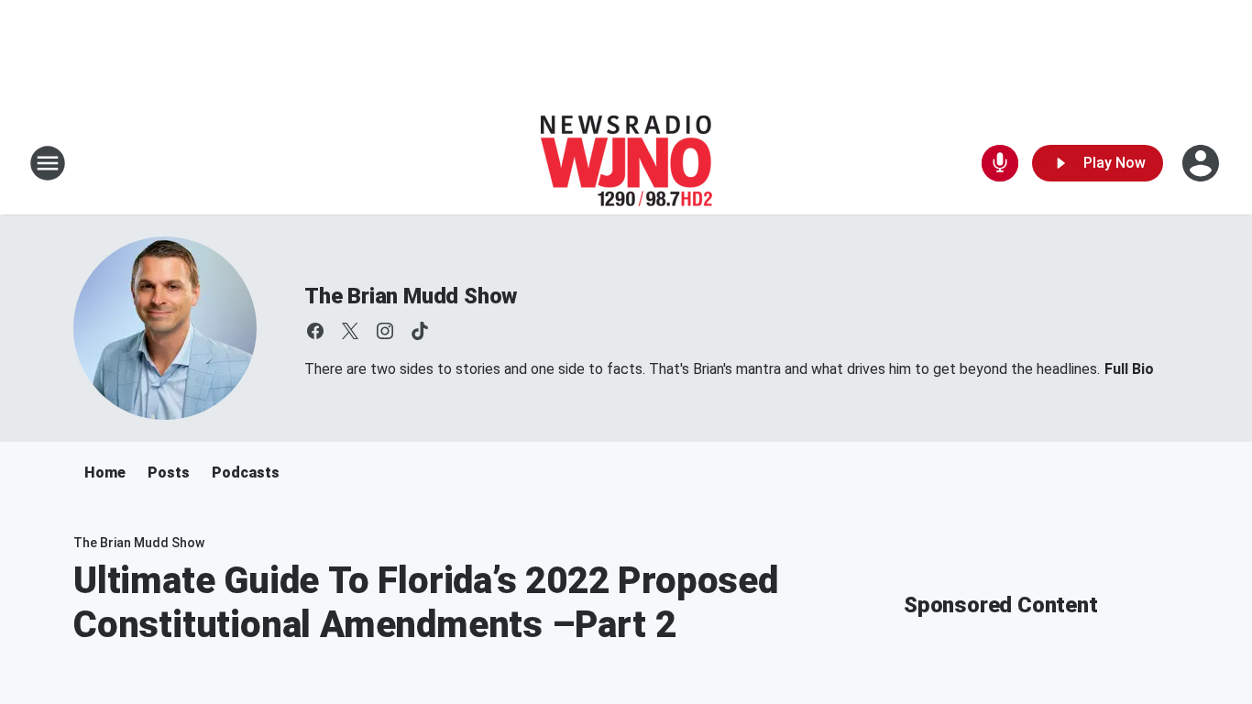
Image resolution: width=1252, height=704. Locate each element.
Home (105, 472)
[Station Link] (626, 163)
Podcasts (246, 472)
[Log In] (1202, 163)
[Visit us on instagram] (385, 331)
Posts (169, 472)
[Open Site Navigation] (47, 163)
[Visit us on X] (350, 331)
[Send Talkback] (1000, 163)
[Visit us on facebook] (315, 331)
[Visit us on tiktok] (420, 331)
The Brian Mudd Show (410, 296)
